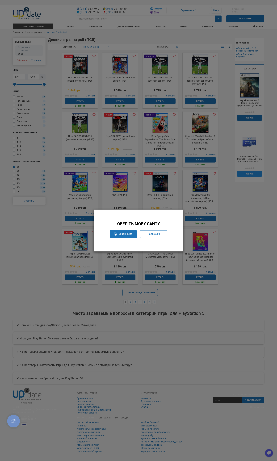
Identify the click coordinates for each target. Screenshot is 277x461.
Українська (125, 233)
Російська (153, 233)
